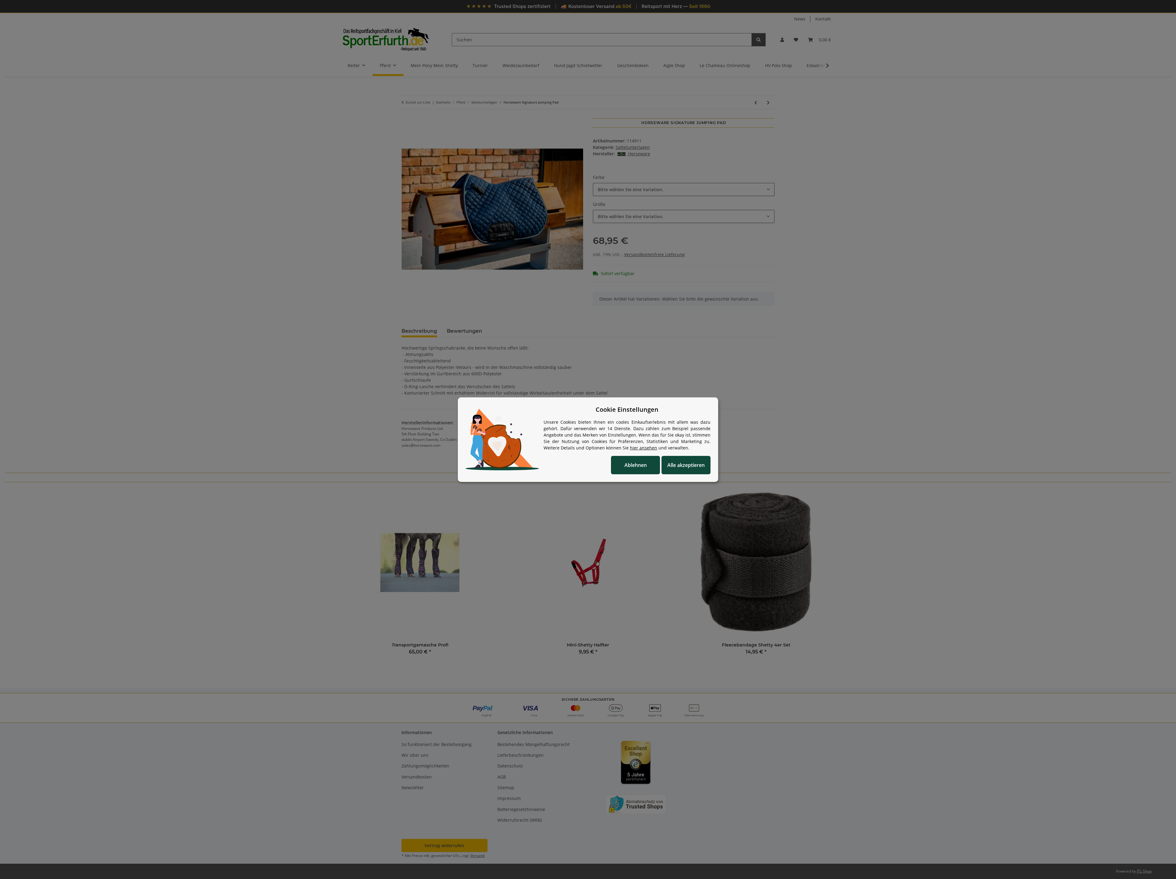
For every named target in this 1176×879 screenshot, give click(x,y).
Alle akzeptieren (686, 465)
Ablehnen (635, 465)
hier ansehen (643, 448)
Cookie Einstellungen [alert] (627, 409)
